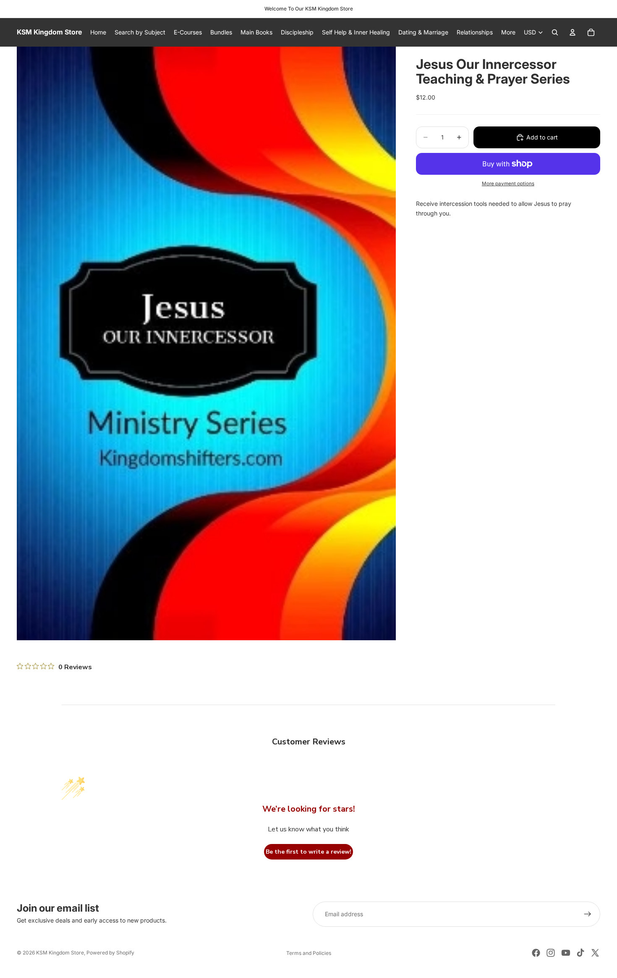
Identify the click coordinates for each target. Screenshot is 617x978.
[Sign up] (587, 914)
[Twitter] (595, 953)
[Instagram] (551, 953)
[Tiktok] (580, 953)
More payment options (508, 184)
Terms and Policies (308, 953)
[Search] (555, 32)
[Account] (572, 32)
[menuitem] (508, 32)
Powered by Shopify (110, 952)
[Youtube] (566, 953)
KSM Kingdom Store (60, 952)
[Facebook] (536, 953)
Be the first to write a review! (308, 852)
